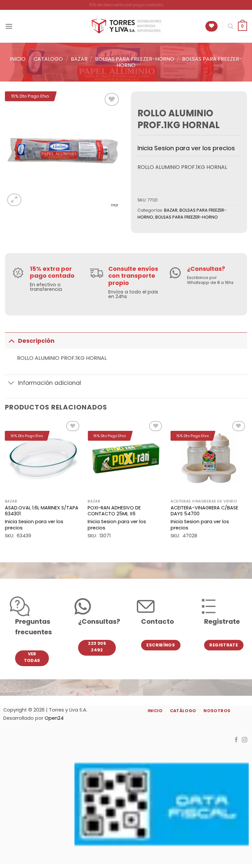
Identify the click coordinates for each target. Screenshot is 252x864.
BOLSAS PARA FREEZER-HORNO (134, 59)
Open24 (54, 718)
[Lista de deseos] (211, 26)
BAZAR (79, 59)
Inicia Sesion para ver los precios (186, 148)
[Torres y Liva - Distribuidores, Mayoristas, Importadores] (126, 26)
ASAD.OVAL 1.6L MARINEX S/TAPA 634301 (41, 511)
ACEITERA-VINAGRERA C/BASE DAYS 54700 (204, 511)
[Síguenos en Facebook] (236, 740)
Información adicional (49, 383)
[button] (9, 26)
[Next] (247, 485)
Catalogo (48, 59)
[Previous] (5, 485)
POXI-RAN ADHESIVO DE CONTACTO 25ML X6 (114, 511)
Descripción (36, 341)
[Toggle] (11, 341)
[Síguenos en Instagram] (244, 740)
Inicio (18, 59)
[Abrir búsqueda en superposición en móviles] (230, 26)
